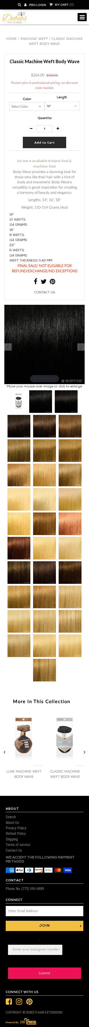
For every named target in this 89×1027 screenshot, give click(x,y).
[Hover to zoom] (44, 344)
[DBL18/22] (17, 417)
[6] (17, 153)
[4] (17, 144)
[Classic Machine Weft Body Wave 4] (44, 426)
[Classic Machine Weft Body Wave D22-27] (19, 645)
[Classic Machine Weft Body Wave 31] (70, 523)
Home (11, 39)
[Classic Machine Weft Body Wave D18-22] (44, 621)
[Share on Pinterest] (52, 283)
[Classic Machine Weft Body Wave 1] (40, 401)
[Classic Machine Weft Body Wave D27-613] (44, 645)
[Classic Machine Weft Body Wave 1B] (66, 401)
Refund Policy (16, 833)
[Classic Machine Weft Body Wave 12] (70, 450)
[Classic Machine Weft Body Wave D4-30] (70, 572)
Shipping (12, 839)
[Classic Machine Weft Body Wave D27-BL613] (70, 645)
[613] (17, 281)
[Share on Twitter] (44, 283)
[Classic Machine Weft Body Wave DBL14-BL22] (19, 621)
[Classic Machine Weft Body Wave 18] (70, 475)
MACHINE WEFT (34, 39)
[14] (17, 189)
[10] (17, 171)
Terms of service (18, 845)
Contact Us (14, 850)
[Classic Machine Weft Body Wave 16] (44, 475)
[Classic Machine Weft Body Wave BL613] (70, 548)
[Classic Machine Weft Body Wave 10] (44, 450)
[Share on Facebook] (35, 283)
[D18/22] (17, 399)
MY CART (64, 4)
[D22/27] (17, 427)
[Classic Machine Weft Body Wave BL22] (44, 499)
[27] (17, 244)
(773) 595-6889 (32, 889)
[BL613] (17, 290)
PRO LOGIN (37, 5)
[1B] (17, 126)
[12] (17, 180)
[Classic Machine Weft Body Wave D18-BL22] (70, 621)
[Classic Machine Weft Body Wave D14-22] (70, 597)
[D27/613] (17, 436)
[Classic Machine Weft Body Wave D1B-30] (19, 572)
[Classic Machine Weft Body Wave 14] (19, 475)
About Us (12, 822)
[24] (17, 235)
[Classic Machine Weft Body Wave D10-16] (19, 597)
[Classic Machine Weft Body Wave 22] (19, 499)
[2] (17, 135)
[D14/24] (17, 390)
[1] (17, 117)
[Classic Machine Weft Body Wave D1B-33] (44, 572)
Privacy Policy (16, 828)
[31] (17, 262)
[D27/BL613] (17, 445)
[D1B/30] (17, 299)
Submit (44, 973)
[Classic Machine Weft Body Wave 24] (70, 499)
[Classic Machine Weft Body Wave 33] (19, 548)
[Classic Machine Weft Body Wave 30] (44, 523)
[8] (17, 162)
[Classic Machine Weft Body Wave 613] (44, 548)
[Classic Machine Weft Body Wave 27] (19, 523)
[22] (17, 217)
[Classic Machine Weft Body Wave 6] (70, 426)
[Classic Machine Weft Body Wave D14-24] (44, 670)
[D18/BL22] (17, 408)
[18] (17, 208)
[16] (17, 199)
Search (11, 817)
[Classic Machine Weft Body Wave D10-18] (44, 597)
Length (62, 97)
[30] (17, 253)
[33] (17, 272)
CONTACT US (44, 292)
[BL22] (17, 226)
